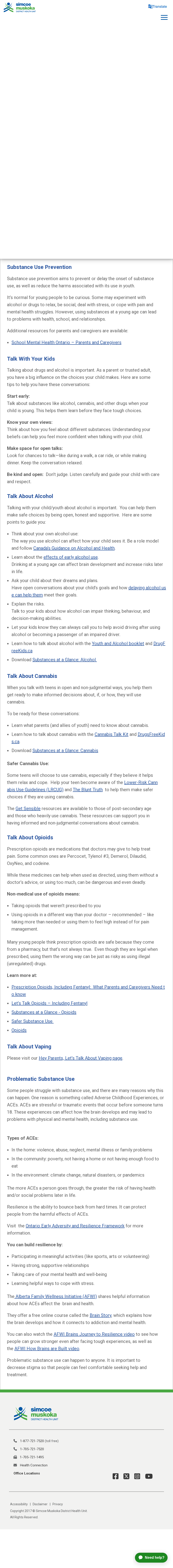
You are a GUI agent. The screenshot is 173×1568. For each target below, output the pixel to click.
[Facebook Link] (115, 1476)
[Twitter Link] (124, 1476)
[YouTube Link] (147, 1476)
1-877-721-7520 (32, 1441)
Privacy (57, 1504)
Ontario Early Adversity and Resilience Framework (75, 1225)
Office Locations (27, 1473)
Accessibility (19, 1504)
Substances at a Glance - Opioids (43, 1012)
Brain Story (100, 1315)
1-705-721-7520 (32, 1449)
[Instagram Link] (135, 1476)
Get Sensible (28, 808)
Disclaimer (40, 1504)
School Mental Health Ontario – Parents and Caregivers (66, 342)
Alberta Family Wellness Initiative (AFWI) (55, 1296)
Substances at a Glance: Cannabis (65, 750)
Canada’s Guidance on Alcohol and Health (74, 548)
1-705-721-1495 (32, 1457)
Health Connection (34, 1465)
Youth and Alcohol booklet (118, 643)
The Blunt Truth (88, 789)
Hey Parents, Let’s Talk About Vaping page (80, 1058)
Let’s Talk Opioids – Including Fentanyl (49, 1003)
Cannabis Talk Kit (111, 734)
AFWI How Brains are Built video (46, 1348)
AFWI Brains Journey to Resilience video (94, 1334)
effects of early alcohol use (70, 557)
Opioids (19, 1030)
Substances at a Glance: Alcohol (64, 659)
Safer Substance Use (32, 1021)
